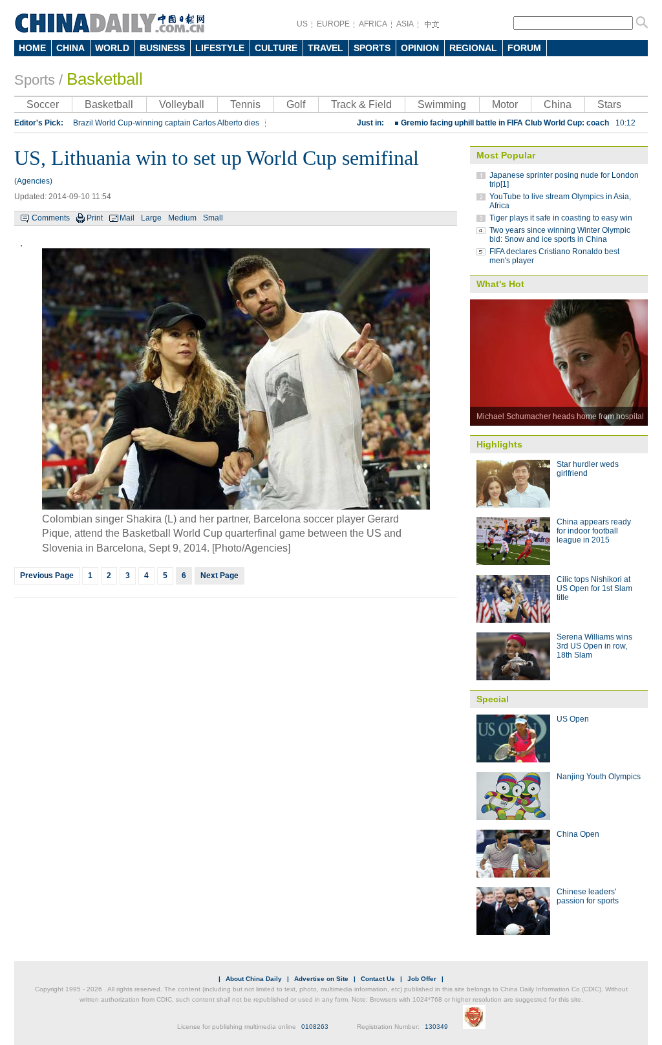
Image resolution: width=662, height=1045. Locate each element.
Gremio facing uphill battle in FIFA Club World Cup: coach (518, 122)
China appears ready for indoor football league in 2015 (594, 530)
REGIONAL (473, 48)
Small (213, 217)
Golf (295, 104)
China (557, 104)
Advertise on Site (321, 978)
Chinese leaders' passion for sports (588, 896)
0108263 (314, 1026)
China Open (578, 834)
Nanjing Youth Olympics (599, 776)
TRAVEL (325, 48)
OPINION (420, 48)
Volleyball (181, 104)
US (302, 23)
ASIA (405, 23)
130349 (436, 1026)
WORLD (112, 48)
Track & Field (361, 104)
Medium (182, 217)
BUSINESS (162, 48)
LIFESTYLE (219, 48)
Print (95, 217)
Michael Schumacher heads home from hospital (560, 416)
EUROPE (333, 23)
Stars (609, 104)
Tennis (245, 104)
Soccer (43, 104)
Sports (34, 80)
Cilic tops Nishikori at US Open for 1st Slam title (594, 588)
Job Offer (421, 978)
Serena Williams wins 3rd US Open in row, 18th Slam (594, 646)
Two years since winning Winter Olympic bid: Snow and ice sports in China (559, 235)
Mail (127, 217)
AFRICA (373, 23)
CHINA (70, 48)
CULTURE (276, 48)
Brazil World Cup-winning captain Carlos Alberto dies (166, 122)
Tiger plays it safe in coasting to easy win (560, 217)
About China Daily (254, 978)
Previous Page (47, 575)
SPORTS (372, 48)
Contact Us (378, 978)
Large (151, 217)
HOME (32, 48)
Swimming (442, 104)
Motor (505, 104)
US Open (573, 719)
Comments (51, 217)
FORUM (524, 48)
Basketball (105, 79)
